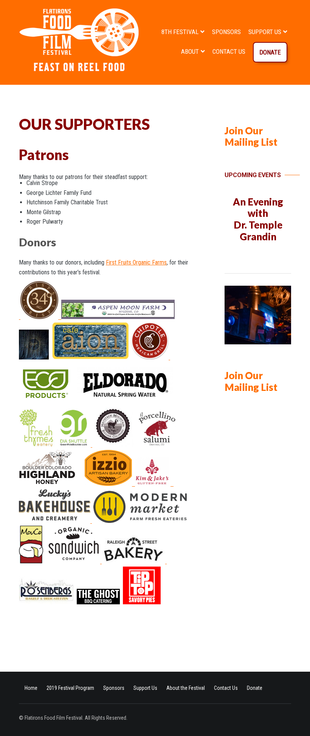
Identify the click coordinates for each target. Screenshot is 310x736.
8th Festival (179, 32)
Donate (270, 52)
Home (31, 688)
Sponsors (226, 32)
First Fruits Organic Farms (136, 262)
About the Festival (185, 688)
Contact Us (228, 51)
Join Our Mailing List (251, 136)
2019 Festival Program (70, 688)
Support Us (264, 32)
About (190, 51)
